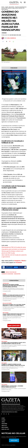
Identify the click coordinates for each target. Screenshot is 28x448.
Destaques (5, 312)
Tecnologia (6, 283)
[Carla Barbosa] (2, 38)
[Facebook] (2, 41)
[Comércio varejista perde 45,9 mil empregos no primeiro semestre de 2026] (14, 355)
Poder (4, 293)
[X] (6, 41)
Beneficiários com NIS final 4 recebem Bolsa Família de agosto (12, 386)
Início (2, 7)
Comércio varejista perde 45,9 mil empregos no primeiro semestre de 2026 (13, 365)
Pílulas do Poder (7, 303)
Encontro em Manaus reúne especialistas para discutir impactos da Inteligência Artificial (13, 285)
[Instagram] (4, 414)
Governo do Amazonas (7, 273)
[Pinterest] (9, 41)
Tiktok (23, 260)
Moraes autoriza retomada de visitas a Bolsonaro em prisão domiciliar (14, 295)
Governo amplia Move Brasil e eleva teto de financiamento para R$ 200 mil (13, 343)
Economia (11, 7)
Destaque (4, 363)
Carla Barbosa (11, 38)
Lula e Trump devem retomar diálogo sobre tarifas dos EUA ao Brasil (13, 314)
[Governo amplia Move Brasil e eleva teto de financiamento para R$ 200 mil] (14, 333)
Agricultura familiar (10, 272)
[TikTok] (6, 414)
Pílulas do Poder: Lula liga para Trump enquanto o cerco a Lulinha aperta (14, 305)
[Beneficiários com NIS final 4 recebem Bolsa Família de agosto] (14, 377)
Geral (6, 7)
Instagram (17, 260)
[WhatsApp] (13, 41)
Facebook (19, 262)
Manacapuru (17, 273)
